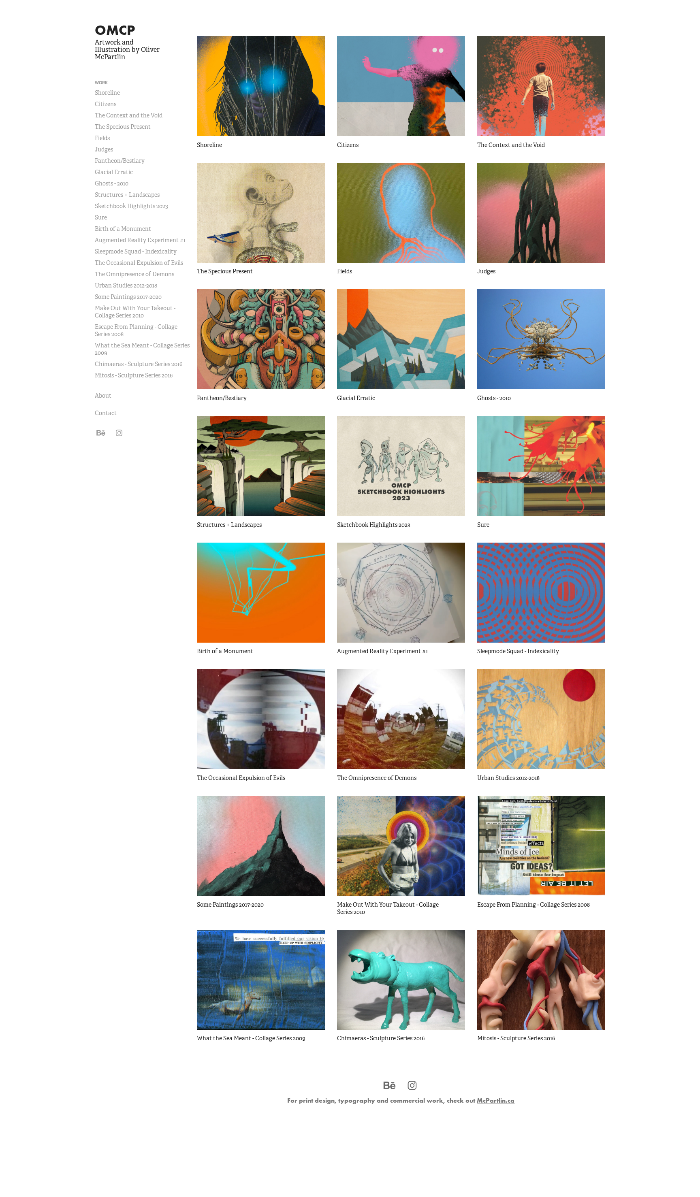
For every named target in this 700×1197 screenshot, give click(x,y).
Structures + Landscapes (127, 194)
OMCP (115, 29)
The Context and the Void (128, 115)
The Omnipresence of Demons (134, 274)
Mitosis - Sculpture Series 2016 (134, 375)
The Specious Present (123, 126)
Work (101, 82)
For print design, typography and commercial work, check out (400, 1100)
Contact (106, 413)
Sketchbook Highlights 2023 (131, 206)
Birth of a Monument (123, 228)
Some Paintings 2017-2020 (128, 296)
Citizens (105, 104)
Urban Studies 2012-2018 (126, 285)
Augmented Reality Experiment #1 (140, 240)
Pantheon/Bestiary (120, 160)
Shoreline (107, 92)
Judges (104, 149)
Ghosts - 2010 (111, 183)
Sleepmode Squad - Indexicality (136, 251)
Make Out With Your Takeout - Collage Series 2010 (135, 312)
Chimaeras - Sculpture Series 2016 (138, 364)
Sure (101, 217)
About (103, 395)
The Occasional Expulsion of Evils (139, 262)
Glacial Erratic (114, 172)
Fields (102, 138)
